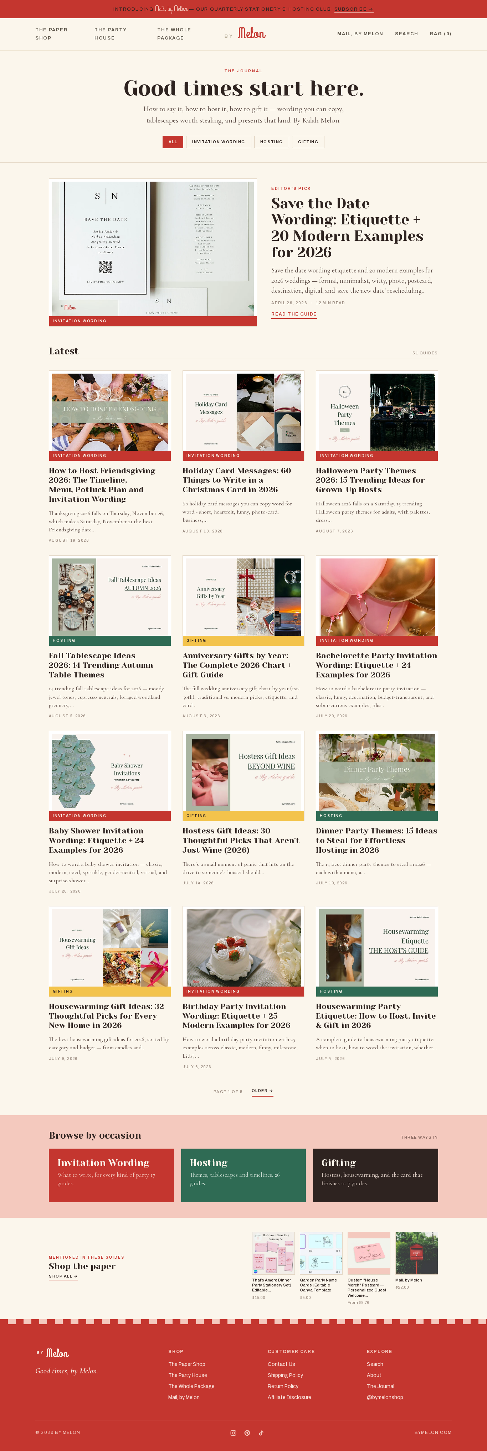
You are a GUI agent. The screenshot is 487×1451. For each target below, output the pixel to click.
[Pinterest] (247, 1433)
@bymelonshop (385, 1397)
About (374, 1375)
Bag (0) (441, 33)
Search (407, 33)
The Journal (380, 1386)
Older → (263, 1090)
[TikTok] (261, 1433)
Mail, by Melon (360, 33)
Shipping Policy (285, 1375)
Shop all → (63, 1276)
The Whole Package (174, 34)
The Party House (110, 34)
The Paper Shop (51, 34)
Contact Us (281, 1364)
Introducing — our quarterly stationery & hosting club (243, 9)
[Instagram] (233, 1433)
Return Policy (283, 1386)
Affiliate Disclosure (289, 1397)
